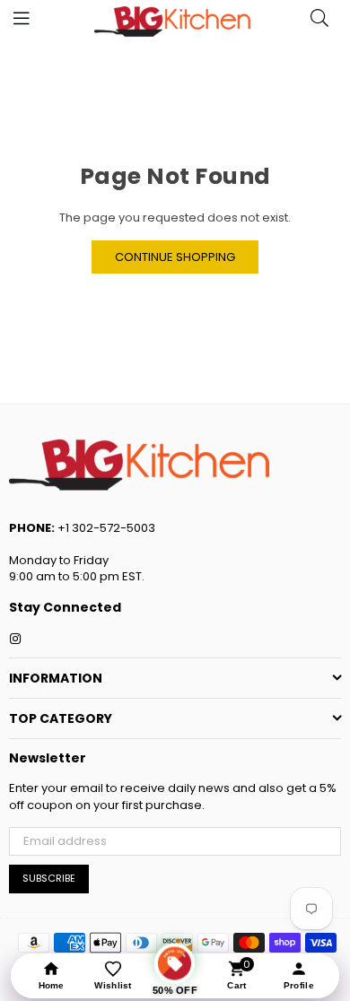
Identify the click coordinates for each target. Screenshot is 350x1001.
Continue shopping (175, 256)
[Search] (319, 22)
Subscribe (48, 878)
